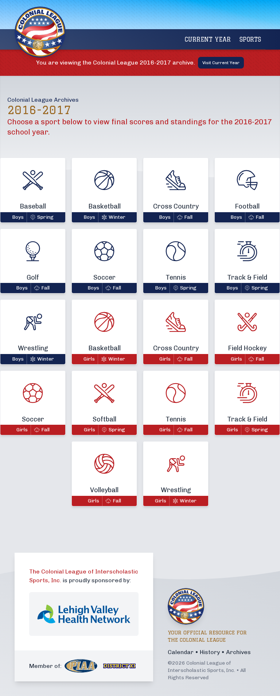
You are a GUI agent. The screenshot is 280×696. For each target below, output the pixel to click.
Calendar (181, 652)
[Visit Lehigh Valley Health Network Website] (84, 614)
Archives (238, 652)
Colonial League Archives (43, 99)
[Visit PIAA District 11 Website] (119, 666)
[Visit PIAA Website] (81, 666)
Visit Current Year (221, 62)
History (210, 652)
